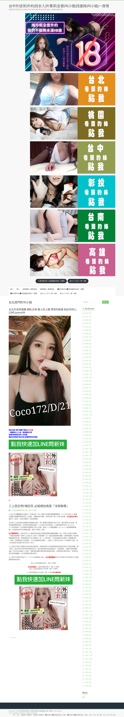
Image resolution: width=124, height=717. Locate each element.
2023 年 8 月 (86, 422)
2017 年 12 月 (87, 652)
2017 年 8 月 (86, 666)
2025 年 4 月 (86, 357)
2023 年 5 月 (86, 432)
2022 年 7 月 (86, 466)
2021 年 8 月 (86, 503)
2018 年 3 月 (86, 642)
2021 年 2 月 (86, 523)
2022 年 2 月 (86, 483)
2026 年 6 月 (86, 320)
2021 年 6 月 (86, 510)
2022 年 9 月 (86, 459)
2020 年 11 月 (87, 533)
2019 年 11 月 (87, 574)
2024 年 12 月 (87, 371)
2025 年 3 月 (86, 361)
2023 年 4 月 (86, 435)
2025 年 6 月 (86, 350)
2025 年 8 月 (86, 344)
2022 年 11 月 (87, 452)
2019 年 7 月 (86, 588)
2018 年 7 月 (86, 628)
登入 (11, 289)
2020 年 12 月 (87, 530)
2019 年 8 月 (86, 584)
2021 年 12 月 (87, 489)
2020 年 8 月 (86, 544)
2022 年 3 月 (86, 479)
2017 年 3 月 (86, 683)
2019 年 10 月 (87, 577)
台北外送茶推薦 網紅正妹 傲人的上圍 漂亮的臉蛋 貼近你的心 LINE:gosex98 (43, 311)
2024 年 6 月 (86, 391)
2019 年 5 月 (86, 594)
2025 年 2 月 (86, 364)
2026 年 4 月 (86, 327)
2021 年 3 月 (86, 520)
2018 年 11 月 (87, 615)
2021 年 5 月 (86, 513)
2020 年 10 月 (87, 537)
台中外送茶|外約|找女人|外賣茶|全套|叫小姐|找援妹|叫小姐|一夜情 (59, 6)
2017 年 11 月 (87, 655)
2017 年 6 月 (86, 672)
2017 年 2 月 (86, 686)
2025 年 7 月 (86, 347)
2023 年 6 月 (86, 428)
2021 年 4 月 (86, 516)
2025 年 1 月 (86, 367)
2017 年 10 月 (87, 659)
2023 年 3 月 (86, 439)
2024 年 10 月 (87, 378)
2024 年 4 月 (86, 398)
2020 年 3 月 (86, 561)
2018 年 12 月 (87, 611)
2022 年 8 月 (86, 462)
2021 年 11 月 (87, 493)
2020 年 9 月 (86, 540)
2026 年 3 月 (86, 330)
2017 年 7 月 (86, 669)
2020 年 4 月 (86, 557)
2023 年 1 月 (86, 445)
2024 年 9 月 (86, 381)
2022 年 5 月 (86, 472)
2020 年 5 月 (86, 554)
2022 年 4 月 (86, 476)
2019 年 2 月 (86, 605)
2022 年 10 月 (87, 456)
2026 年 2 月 (86, 334)
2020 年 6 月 (86, 550)
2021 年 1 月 (86, 527)
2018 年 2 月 (86, 645)
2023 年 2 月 (86, 442)
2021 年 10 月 (87, 496)
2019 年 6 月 (86, 591)
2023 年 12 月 (87, 411)
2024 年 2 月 (86, 405)
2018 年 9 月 (86, 622)
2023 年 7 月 (86, 425)
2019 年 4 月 (86, 598)
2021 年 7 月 (86, 506)
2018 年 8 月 (86, 625)
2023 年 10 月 (87, 415)
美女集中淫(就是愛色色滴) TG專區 (52, 281)
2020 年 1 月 (86, 567)
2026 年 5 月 (86, 323)
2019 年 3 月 (86, 601)
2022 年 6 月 (86, 469)
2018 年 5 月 (86, 635)
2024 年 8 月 (86, 384)
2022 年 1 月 (86, 486)
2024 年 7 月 (86, 388)
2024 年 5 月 (86, 395)
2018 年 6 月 (86, 632)
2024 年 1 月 (86, 408)
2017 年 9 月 (86, 662)
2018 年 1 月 (86, 649)
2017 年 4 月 (86, 679)
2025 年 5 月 (86, 354)
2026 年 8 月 (86, 313)
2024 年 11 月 (87, 374)
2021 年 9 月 (86, 500)
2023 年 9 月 (86, 418)
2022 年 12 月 (87, 449)
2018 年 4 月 (86, 638)
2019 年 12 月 (87, 571)
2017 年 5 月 (86, 676)
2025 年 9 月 (86, 340)
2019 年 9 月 (86, 581)
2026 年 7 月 (86, 317)
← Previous (13, 637)
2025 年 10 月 (87, 337)
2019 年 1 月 (86, 608)
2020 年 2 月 (86, 564)
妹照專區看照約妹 (30, 289)
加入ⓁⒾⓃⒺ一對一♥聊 (78, 281)
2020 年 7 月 (86, 547)
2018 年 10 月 (87, 618)
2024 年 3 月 (86, 401)
